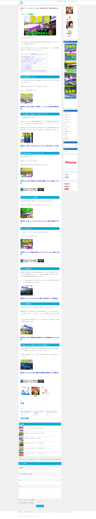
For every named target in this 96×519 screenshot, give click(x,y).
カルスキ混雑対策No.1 (26, 66)
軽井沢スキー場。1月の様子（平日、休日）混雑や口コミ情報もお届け (50, 459)
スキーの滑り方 (67, 126)
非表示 (35, 54)
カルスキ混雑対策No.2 (26, 68)
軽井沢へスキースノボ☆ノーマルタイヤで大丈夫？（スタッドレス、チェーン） (30, 459)
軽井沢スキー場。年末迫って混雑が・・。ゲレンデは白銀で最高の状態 (34, 448)
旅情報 (66, 133)
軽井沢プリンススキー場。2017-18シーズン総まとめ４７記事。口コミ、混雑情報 (39, 412)
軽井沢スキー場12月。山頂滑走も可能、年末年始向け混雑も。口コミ (26, 412)
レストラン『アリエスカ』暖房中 (29, 62)
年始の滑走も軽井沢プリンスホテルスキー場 (31, 60)
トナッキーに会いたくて (27, 64)
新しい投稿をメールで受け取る (27, 502)
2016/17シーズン (67, 112)
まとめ (28, 14)
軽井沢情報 (31, 14)
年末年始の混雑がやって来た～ (28, 56)
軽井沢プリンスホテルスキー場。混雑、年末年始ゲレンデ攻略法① (39, 298)
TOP (30, 511)
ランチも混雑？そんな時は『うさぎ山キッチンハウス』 (33, 58)
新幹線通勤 (66, 131)
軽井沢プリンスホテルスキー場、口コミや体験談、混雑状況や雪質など (51, 412)
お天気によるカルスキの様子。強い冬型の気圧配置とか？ (34, 70)
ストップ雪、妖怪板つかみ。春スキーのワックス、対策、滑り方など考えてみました (36, 453)
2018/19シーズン (67, 117)
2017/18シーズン (23, 14)
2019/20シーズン (67, 119)
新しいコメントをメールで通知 (27, 499)
